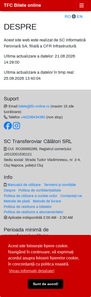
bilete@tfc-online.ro (34, 106)
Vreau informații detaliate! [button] (31, 271)
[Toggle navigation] (81, 5)
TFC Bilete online (22, 5)
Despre (9, 190)
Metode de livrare (47, 201)
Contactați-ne (71, 196)
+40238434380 (33, 117)
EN (80, 16)
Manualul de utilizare (24, 185)
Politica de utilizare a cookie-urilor (30, 196)
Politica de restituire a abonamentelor (33, 212)
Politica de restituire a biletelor (28, 207)
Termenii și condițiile (60, 185)
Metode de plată (17, 201)
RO (68, 16)
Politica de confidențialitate (39, 190)
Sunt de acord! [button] (45, 284)
